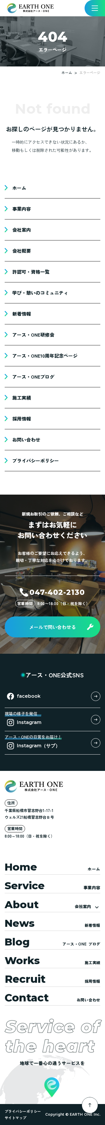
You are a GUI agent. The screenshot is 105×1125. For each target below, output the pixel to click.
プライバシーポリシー (23, 1111)
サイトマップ (16, 1117)
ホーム (67, 72)
